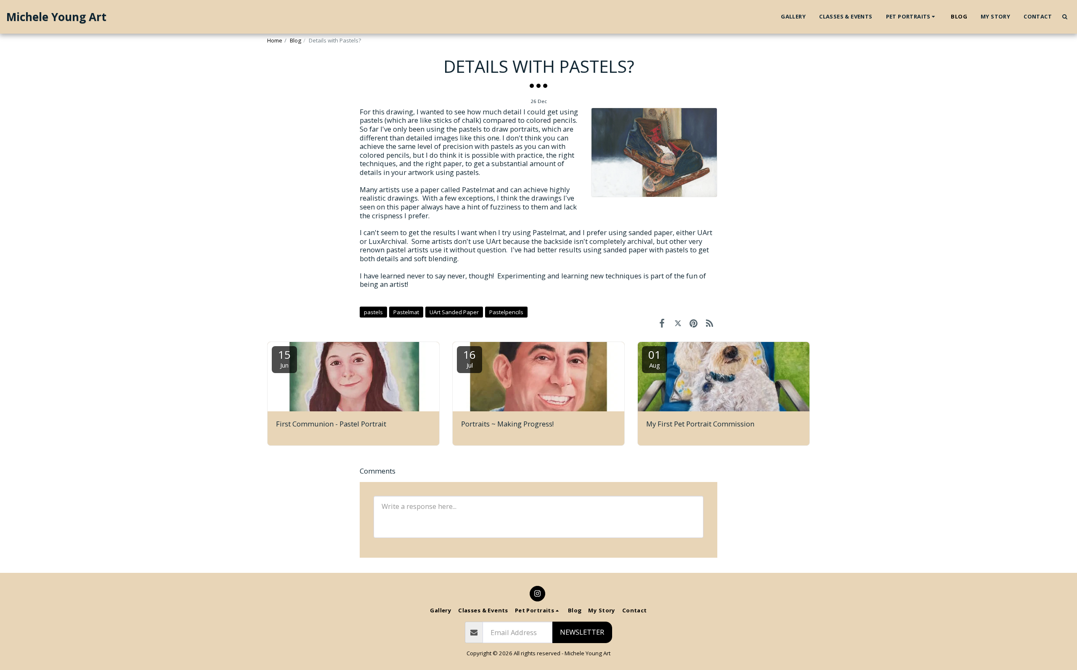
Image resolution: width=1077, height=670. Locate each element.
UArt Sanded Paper (454, 312)
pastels (373, 312)
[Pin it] (693, 323)
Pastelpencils (506, 312)
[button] (912, 16)
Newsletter (582, 632)
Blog (295, 40)
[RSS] (709, 323)
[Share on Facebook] (662, 323)
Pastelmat (406, 312)
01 (654, 358)
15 (284, 358)
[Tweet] (678, 323)
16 (469, 358)
